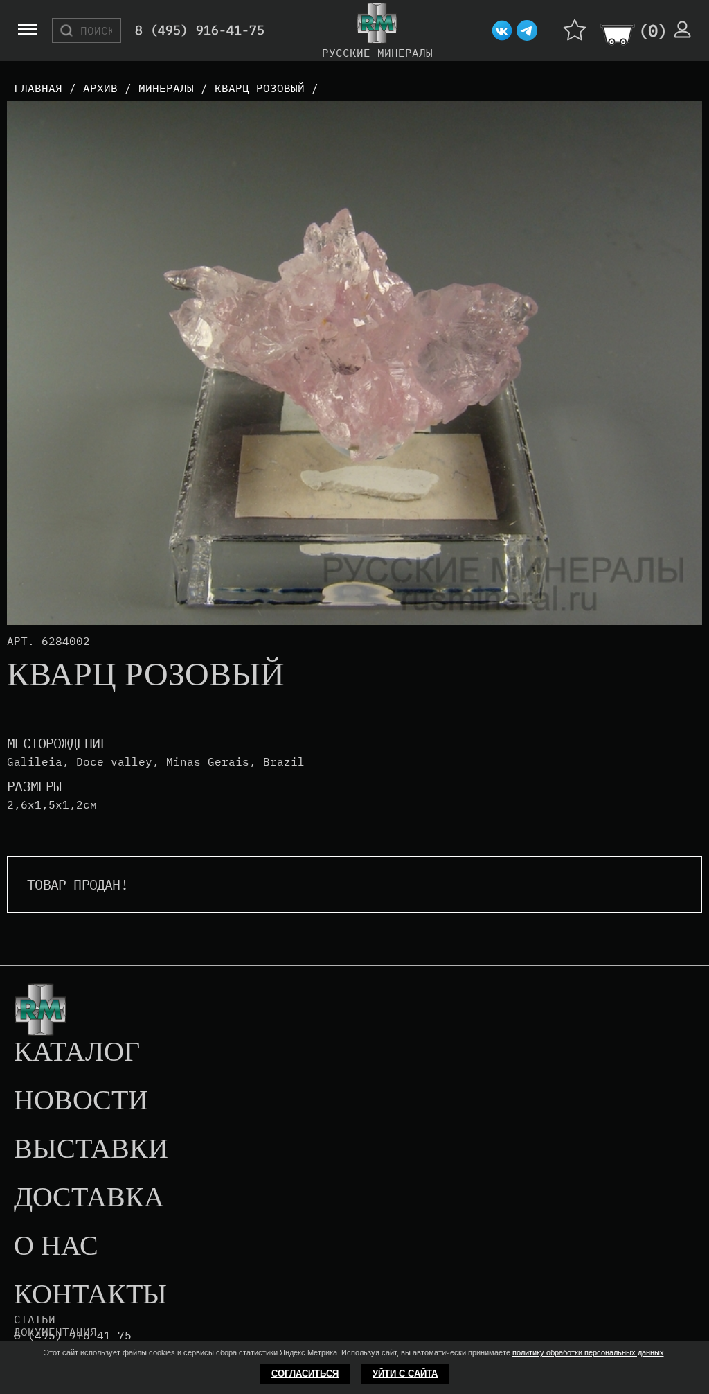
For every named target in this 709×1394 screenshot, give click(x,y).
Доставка (89, 1197)
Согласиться (305, 1373)
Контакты (90, 1294)
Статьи (34, 1319)
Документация (55, 1331)
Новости (81, 1100)
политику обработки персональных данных (588, 1352)
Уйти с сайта (405, 1373)
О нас (56, 1246)
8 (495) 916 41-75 (73, 1335)
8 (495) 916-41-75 (199, 31)
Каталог (77, 1052)
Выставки (91, 1149)
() (652, 30)
